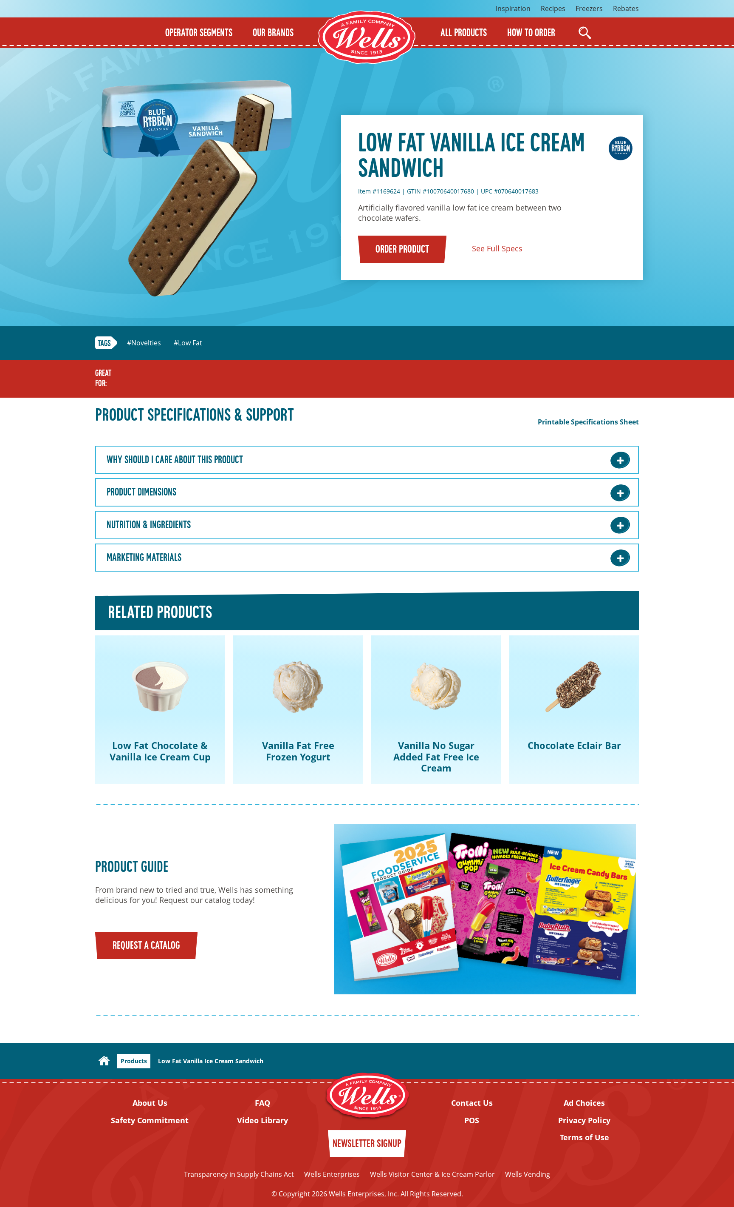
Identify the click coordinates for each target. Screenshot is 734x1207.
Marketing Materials (144, 558)
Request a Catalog (146, 946)
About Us (150, 1103)
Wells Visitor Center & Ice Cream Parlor (432, 1174)
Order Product (402, 250)
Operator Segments (198, 33)
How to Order (531, 33)
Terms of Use (584, 1137)
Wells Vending (527, 1174)
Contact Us (472, 1103)
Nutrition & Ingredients (149, 526)
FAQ (262, 1103)
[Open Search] (585, 32)
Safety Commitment (150, 1120)
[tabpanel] (160, 709)
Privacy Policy (584, 1120)
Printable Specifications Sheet (588, 422)
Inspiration (513, 8)
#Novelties (144, 343)
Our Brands (273, 33)
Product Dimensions (141, 493)
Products (134, 1061)
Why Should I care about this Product (175, 460)
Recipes (553, 8)
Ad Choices (584, 1103)
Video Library (262, 1120)
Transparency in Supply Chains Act (239, 1174)
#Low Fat (188, 343)
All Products (463, 33)
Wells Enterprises (332, 1174)
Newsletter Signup (367, 1144)
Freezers (589, 8)
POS (471, 1120)
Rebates (626, 8)
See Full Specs (497, 248)
